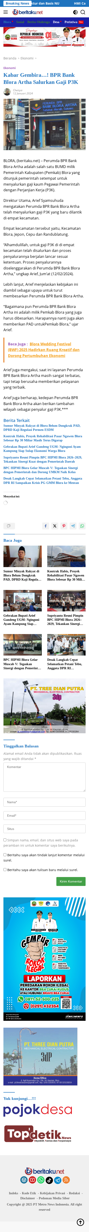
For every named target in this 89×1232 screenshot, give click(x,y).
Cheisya (17, 90)
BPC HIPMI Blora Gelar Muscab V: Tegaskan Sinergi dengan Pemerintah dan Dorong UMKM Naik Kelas (40, 470)
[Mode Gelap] (75, 12)
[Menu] (6, 12)
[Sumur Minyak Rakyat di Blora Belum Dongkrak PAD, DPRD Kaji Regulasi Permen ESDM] (22, 556)
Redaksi (74, 1193)
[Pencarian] (83, 12)
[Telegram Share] (73, 526)
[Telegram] (57, 1180)
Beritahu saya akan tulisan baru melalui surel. (42, 870)
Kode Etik (29, 1193)
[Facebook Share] (45, 526)
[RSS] (66, 1180)
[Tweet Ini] (54, 526)
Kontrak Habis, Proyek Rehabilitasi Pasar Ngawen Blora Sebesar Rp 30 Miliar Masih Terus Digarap (42, 438)
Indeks (13, 1193)
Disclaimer (27, 1198)
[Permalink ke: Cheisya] (7, 91)
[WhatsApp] (40, 1180)
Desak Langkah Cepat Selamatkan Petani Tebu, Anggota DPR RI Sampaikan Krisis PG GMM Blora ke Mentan (42, 480)
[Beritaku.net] (27, 12)
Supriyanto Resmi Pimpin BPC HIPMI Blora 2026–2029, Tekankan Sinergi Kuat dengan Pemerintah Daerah (42, 459)
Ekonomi (9, 68)
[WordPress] (24, 1180)
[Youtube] (32, 1180)
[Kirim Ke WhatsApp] (82, 526)
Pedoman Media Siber (54, 1198)
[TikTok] (49, 1180)
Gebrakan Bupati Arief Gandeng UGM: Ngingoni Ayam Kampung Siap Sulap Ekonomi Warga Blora (42, 449)
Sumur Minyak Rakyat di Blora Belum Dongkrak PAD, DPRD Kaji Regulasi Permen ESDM (42, 428)
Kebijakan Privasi (52, 1193)
